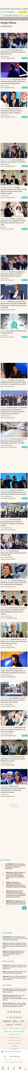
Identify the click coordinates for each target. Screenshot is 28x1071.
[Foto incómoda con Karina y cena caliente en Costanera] (14, 150)
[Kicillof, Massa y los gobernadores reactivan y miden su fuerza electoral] (14, 40)
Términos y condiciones (14, 1043)
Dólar (12, 8)
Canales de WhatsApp (13, 1028)
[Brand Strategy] (23, 1021)
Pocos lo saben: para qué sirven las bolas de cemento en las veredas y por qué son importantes (15, 866)
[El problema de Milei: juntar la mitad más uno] (14, 321)
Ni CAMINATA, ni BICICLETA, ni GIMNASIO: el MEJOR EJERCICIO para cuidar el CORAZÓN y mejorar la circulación (16, 885)
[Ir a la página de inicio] (8, 12)
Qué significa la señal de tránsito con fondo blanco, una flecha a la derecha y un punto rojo (16, 902)
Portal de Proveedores (18, 1031)
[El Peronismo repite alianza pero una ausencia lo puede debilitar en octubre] (14, 747)
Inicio (14, 1069)
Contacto (4, 1028)
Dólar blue (18, 8)
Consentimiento (14, 1048)
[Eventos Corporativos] (15, 1021)
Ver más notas (14, 805)
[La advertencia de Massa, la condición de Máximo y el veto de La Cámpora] (14, 718)
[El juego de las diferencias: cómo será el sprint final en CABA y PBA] (14, 541)
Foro (19, 1069)
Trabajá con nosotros (14, 1034)
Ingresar (25, 1069)
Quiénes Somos (8, 1031)
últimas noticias (4, 8)
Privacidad (14, 1046)
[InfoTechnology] (18, 1024)
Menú (3, 1069)
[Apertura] (6, 1021)
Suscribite (23, 1028)
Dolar (8, 1069)
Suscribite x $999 (22, 12)
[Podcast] (9, 1025)
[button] (24, 908)
